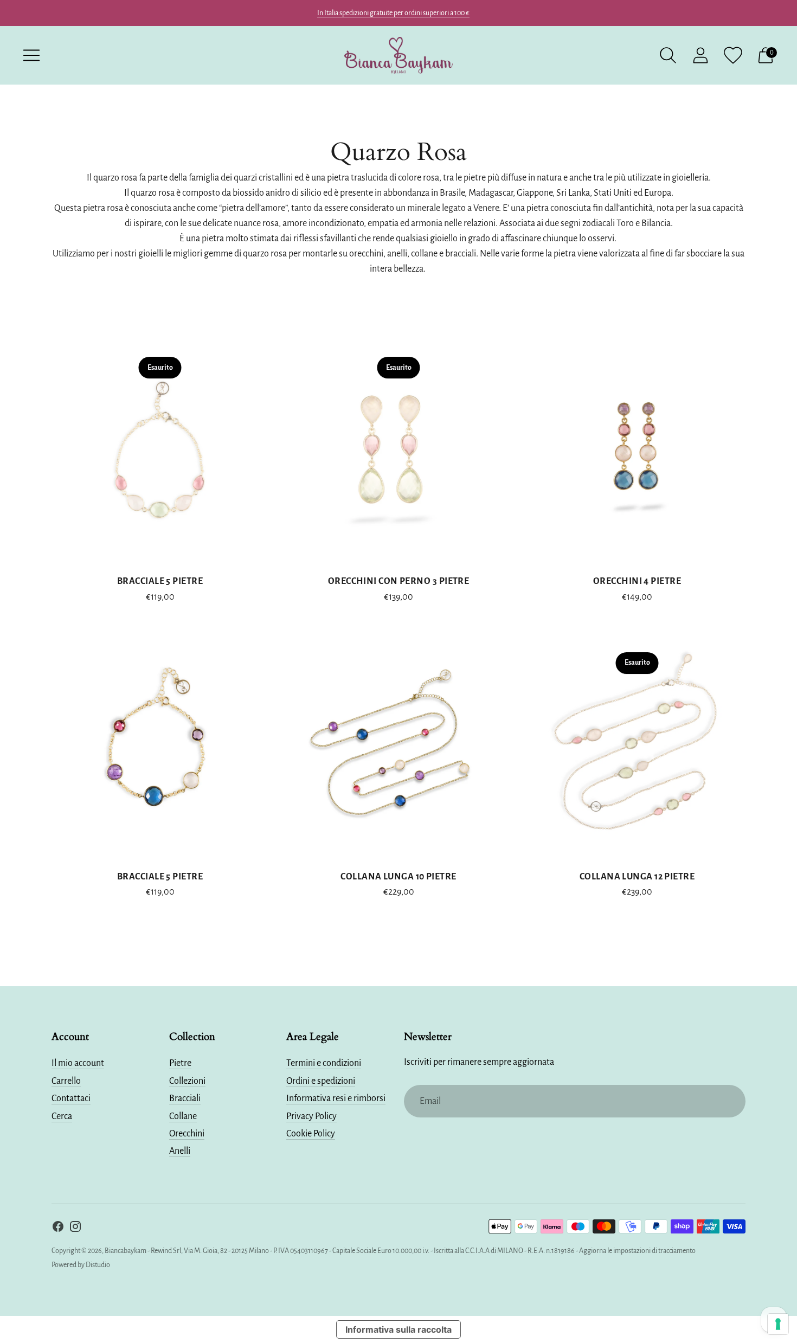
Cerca (62, 1116)
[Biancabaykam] (398, 55)
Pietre (180, 1063)
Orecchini (186, 1134)
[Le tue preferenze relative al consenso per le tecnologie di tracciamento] (778, 1324)
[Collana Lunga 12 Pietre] (637, 745)
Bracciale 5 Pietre (160, 581)
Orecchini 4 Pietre (637, 581)
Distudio (98, 1265)
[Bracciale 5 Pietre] (160, 450)
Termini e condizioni (323, 1063)
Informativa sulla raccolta (398, 1329)
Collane (183, 1116)
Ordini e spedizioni (320, 1081)
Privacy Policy (311, 1116)
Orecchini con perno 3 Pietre (399, 581)
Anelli (179, 1151)
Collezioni (187, 1081)
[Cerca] (668, 55)
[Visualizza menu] (31, 55)
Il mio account (78, 1063)
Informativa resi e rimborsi (335, 1098)
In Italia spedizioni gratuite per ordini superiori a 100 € (393, 13)
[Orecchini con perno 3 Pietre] (398, 450)
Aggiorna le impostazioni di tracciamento (637, 1251)
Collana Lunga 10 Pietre (398, 877)
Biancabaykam (125, 1251)
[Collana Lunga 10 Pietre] (398, 745)
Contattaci (71, 1098)
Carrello (66, 1081)
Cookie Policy (310, 1134)
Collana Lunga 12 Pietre (637, 877)
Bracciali (185, 1098)
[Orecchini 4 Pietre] (637, 450)
